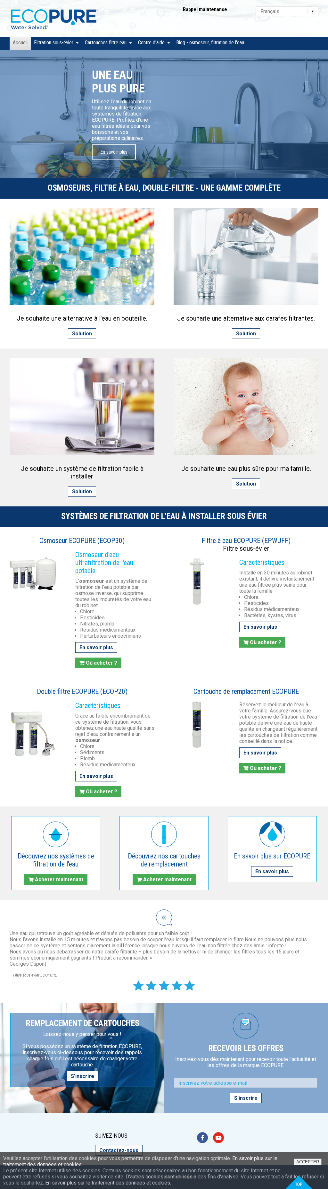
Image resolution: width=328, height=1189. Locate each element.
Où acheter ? (101, 663)
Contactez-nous (118, 1150)
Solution (82, 334)
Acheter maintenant (59, 879)
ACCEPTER (307, 1161)
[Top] (298, 1182)
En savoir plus (113, 152)
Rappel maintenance (205, 9)
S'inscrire (82, 1076)
